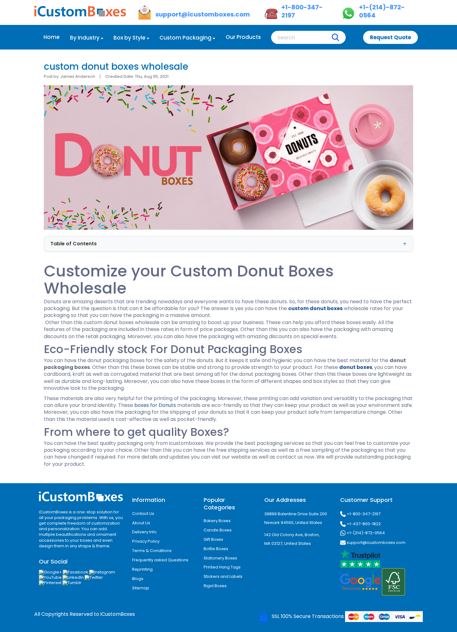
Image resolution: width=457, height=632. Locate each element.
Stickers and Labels (223, 576)
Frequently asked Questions (160, 560)
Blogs (137, 579)
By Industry (84, 37)
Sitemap (140, 588)
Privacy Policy (145, 541)
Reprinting (142, 569)
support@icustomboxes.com (375, 542)
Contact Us (143, 513)
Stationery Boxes (220, 558)
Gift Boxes (213, 539)
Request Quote (390, 37)
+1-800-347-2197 (363, 513)
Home (52, 37)
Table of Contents (73, 243)
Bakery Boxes (217, 521)
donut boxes (355, 367)
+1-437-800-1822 (363, 524)
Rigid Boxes (215, 586)
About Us (141, 523)
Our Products (243, 37)
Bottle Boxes (216, 549)
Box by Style (129, 37)
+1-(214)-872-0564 (365, 532)
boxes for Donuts (155, 405)
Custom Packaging (185, 37)
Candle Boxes (218, 530)
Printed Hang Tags (222, 567)
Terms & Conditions (152, 551)
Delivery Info (144, 532)
